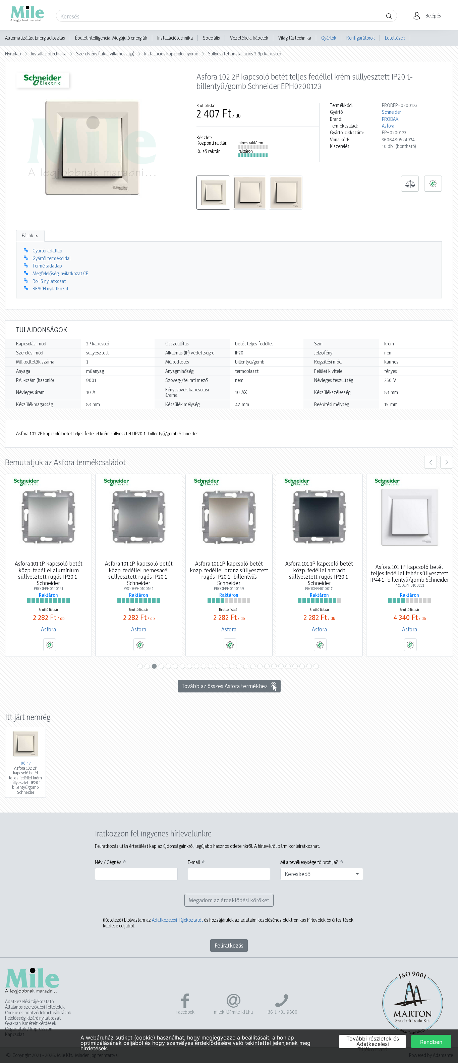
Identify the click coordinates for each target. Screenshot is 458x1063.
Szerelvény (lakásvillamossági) (105, 53)
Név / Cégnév (108, 862)
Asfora (388, 126)
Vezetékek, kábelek (249, 38)
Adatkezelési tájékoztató (29, 1001)
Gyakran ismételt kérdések (30, 1023)
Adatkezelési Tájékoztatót (177, 920)
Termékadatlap (47, 266)
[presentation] (430, 462)
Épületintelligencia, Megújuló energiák (111, 38)
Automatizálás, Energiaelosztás (35, 38)
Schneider (391, 112)
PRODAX (390, 119)
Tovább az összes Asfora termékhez (225, 685)
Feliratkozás (229, 945)
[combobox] (321, 874)
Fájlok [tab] (30, 235)
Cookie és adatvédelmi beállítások (38, 1012)
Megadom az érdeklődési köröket (229, 900)
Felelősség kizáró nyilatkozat (33, 1018)
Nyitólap (13, 53)
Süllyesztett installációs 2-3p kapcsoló (244, 53)
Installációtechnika (175, 38)
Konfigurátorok (360, 38)
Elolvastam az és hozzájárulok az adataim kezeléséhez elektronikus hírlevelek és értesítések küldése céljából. (228, 922)
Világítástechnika (294, 38)
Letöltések (395, 38)
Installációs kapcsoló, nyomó (171, 53)
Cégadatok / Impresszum (29, 1028)
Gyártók (328, 38)
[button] (429, 15)
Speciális (211, 38)
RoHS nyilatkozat (49, 281)
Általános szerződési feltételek (35, 1007)
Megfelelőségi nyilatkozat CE (60, 273)
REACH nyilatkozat (50, 288)
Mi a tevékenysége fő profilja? (309, 862)
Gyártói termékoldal (51, 258)
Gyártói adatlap (47, 250)
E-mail (194, 862)
